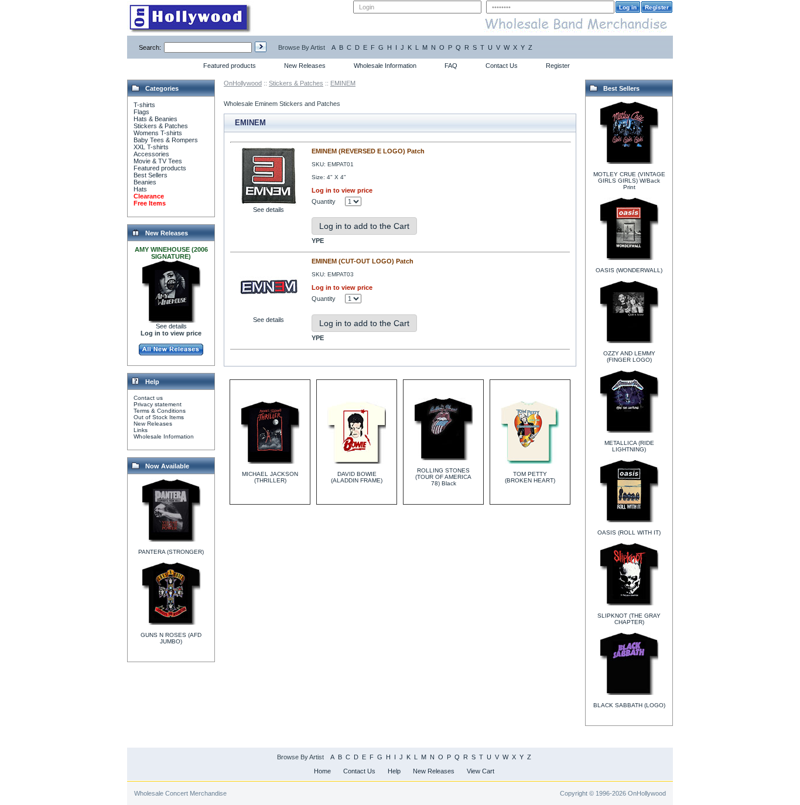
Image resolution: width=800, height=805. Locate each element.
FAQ (451, 65)
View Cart (480, 771)
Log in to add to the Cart (364, 226)
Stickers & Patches (161, 125)
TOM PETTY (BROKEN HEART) (530, 477)
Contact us (148, 398)
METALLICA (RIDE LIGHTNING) (629, 446)
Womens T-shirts (158, 132)
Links (141, 430)
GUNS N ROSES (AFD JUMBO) (171, 638)
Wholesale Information (385, 65)
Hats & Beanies (155, 118)
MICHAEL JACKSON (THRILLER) (270, 477)
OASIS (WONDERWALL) (629, 270)
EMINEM (342, 83)
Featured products (229, 65)
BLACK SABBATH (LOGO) (629, 705)
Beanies (145, 182)
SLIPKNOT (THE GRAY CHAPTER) (629, 618)
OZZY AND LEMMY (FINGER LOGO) (629, 356)
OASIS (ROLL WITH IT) (629, 532)
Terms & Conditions (160, 410)
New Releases (305, 65)
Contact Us (502, 65)
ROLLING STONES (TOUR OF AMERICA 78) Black (443, 477)
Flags (141, 111)
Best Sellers (150, 175)
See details (171, 326)
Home (322, 771)
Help (394, 771)
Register (558, 65)
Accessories (151, 153)
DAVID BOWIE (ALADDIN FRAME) (356, 477)
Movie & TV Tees (158, 161)
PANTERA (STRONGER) (171, 552)
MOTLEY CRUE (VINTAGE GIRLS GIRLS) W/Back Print (629, 180)
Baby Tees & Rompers (166, 139)
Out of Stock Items (159, 417)
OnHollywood (243, 83)
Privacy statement (158, 404)
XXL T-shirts (151, 146)
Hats (140, 189)
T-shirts (144, 104)
